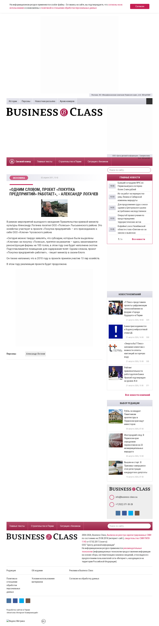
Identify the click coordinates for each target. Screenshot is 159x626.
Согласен (139, 6)
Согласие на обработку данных (84, 578)
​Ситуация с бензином (98, 161)
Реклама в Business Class (81, 570)
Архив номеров (67, 101)
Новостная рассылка (45, 101)
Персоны (26, 101)
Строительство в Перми (70, 161)
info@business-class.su (126, 497)
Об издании (37, 570)
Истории (13, 101)
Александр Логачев (35, 353)
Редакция (11, 570)
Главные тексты (44, 161)
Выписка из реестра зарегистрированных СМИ (129, 535)
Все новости (138, 239)
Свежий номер (23, 161)
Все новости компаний (138, 394)
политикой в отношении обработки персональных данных (69, 8)
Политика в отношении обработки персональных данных (13, 585)
